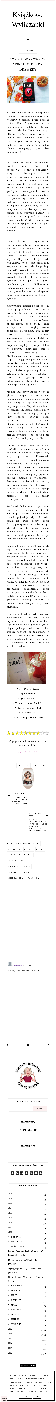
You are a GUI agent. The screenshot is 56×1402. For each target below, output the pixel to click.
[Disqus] (28, 922)
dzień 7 (40, 849)
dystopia (28, 849)
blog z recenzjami (20, 843)
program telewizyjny (19, 872)
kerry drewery (25, 855)
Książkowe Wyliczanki (28, 19)
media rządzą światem (19, 866)
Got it (37, 1397)
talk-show (33, 878)
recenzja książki (16, 878)
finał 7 (11, 855)
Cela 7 (22, 752)
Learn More (25, 1397)
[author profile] (28, 780)
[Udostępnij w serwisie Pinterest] (43, 765)
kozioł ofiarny (15, 861)
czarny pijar (14, 849)
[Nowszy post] (7, 1045)
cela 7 (36, 843)
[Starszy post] (48, 1045)
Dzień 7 (33, 752)
